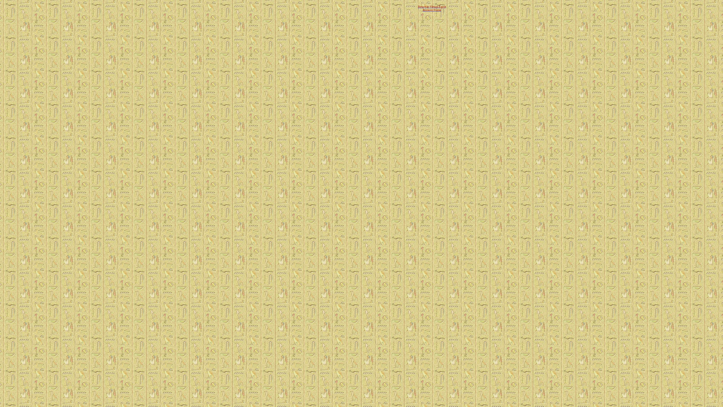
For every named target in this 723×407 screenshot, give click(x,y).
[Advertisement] (345, 8)
